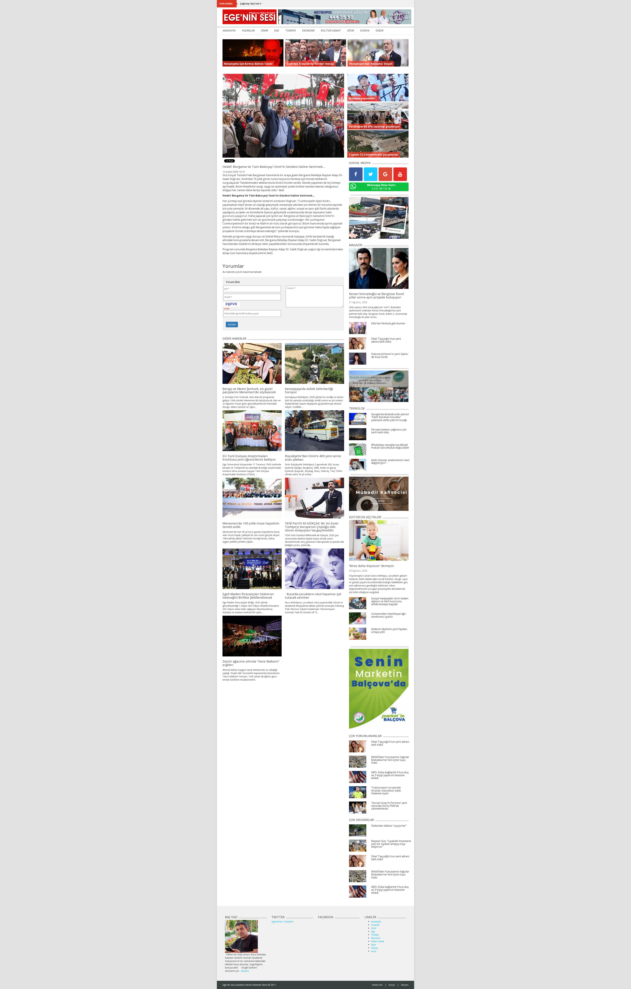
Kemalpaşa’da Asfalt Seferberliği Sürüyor (309, 390)
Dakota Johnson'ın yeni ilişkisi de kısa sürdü (389, 355)
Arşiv (373, 951)
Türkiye (375, 934)
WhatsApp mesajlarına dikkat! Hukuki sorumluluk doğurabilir (390, 446)
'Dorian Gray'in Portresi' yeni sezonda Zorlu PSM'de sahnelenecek (389, 805)
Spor (373, 944)
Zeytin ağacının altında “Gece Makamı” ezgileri (250, 663)
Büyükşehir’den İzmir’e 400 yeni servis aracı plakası (313, 458)
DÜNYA (364, 30)
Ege (373, 931)
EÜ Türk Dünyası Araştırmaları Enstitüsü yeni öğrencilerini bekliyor (249, 458)
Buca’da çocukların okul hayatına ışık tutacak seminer (313, 596)
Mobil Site (377, 984)
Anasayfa (376, 921)
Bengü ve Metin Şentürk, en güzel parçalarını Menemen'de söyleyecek (249, 390)
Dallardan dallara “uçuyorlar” (389, 825)
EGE (276, 30)
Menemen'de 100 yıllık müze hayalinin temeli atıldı (250, 525)
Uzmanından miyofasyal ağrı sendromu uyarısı (388, 615)
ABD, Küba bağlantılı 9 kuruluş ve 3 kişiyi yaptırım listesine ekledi (390, 775)
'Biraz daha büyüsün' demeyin (371, 566)
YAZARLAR (248, 30)
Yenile (226, 308)
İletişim (405, 984)
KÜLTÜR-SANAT (331, 30)
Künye (391, 984)
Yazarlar (375, 924)
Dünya (374, 947)
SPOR (350, 30)
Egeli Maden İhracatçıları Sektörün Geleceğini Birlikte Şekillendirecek (248, 596)
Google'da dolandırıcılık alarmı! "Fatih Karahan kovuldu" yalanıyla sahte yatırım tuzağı (390, 417)
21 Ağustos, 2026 (358, 302)
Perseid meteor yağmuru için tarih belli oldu (389, 431)
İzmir (373, 928)
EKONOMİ (308, 30)
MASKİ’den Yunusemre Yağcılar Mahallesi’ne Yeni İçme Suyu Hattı (390, 760)
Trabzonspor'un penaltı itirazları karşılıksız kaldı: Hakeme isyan (386, 790)
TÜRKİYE (290, 30)
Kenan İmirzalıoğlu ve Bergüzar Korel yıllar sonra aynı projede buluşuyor (376, 295)
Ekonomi (375, 938)
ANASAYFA (229, 30)
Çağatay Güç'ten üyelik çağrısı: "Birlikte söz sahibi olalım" (274, 3)
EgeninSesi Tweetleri (282, 921)
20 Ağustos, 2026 (358, 570)
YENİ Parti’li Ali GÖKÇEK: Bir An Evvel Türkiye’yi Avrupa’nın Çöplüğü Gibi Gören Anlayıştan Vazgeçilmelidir (311, 526)
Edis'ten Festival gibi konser (388, 323)
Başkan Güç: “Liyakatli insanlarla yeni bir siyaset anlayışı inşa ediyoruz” (391, 844)
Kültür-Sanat (377, 941)
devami (245, 970)
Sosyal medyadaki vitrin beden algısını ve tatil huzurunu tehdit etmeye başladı (389, 601)
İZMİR (264, 30)
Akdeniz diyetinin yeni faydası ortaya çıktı (389, 630)
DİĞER (379, 30)
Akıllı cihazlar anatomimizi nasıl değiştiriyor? (390, 461)
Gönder (232, 324)
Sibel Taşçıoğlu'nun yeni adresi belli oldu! (386, 340)
